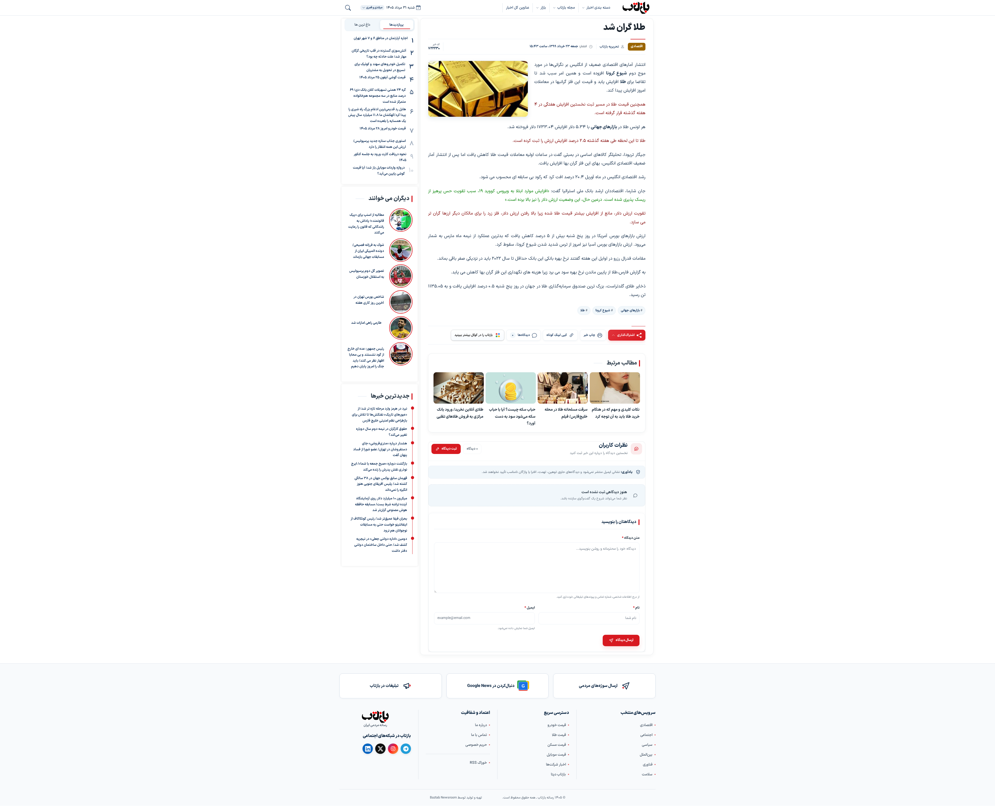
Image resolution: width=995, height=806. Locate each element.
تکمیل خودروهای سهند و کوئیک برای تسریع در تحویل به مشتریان (379, 67)
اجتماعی (646, 735)
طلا (582, 310)
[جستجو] (348, 7)
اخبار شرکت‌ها (556, 764)
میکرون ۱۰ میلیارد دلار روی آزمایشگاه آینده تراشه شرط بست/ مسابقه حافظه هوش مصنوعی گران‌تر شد (381, 504)
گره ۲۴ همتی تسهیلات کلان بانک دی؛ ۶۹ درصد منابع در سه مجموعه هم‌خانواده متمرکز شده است (378, 96)
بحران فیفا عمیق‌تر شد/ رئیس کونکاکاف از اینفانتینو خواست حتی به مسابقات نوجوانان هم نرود (379, 524)
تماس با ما (479, 735)
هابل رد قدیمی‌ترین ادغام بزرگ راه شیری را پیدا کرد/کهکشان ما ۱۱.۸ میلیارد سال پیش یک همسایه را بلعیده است (377, 115)
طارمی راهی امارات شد (366, 323)
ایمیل (530, 607)
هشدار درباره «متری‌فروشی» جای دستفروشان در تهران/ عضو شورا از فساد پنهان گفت (380, 449)
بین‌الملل (646, 754)
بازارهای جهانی (630, 310)
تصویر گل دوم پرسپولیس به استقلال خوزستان (366, 274)
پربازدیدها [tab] (396, 24)
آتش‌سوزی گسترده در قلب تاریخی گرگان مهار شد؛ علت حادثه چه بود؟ (379, 53)
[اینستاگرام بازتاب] (393, 748)
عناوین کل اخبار (517, 7)
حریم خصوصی (476, 745)
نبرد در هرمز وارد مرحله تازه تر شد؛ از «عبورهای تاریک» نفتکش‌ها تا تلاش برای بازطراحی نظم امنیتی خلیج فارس (379, 414)
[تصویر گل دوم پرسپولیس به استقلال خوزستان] (401, 276)
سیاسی (647, 745)
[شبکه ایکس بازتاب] (380, 748)
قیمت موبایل (556, 754)
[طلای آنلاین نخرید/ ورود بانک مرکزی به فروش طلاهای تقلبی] (458, 388)
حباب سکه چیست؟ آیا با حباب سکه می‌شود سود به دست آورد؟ (512, 416)
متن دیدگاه (630, 537)
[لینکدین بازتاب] (368, 748)
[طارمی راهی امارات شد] (400, 328)
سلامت (647, 774)
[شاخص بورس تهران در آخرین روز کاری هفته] (401, 302)
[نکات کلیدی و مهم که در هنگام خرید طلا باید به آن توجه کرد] (615, 388)
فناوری (647, 764)
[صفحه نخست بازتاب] (375, 717)
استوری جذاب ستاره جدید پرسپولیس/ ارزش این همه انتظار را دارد (379, 144)
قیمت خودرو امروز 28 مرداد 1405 (383, 128)
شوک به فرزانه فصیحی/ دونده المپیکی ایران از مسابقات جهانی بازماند (368, 251)
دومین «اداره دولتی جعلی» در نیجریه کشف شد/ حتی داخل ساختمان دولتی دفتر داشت (380, 545)
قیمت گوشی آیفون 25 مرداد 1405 (382, 77)
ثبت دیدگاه (449, 448)
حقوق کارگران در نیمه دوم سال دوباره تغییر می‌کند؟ (381, 432)
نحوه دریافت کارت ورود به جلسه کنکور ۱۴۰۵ (380, 157)
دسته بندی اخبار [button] (598, 7)
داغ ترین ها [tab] (362, 24)
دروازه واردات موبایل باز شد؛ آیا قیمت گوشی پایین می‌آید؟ (379, 170)
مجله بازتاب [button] (566, 7)
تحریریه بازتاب (609, 46)
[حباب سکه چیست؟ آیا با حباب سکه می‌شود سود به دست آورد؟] (511, 388)
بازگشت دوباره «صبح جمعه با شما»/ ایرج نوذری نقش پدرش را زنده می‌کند (379, 466)
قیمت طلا (559, 735)
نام (636, 607)
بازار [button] (543, 7)
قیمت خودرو (557, 725)
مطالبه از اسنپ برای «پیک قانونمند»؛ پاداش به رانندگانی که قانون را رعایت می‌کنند (366, 223)
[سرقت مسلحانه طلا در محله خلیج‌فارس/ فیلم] (563, 388)
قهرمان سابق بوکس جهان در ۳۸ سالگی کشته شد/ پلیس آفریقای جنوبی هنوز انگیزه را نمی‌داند (380, 484)
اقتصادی (646, 725)
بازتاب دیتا (558, 774)
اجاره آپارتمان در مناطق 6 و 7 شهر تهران (381, 38)
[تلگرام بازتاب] (406, 748)
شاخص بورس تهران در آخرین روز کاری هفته (368, 300)
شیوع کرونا (602, 310)
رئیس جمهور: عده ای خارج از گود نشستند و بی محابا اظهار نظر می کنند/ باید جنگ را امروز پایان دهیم (365, 357)
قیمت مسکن (557, 745)
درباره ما (481, 725)
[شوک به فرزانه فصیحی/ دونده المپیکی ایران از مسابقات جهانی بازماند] (401, 250)
